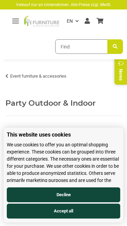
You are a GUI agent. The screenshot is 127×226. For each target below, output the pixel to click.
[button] (87, 21)
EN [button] (70, 21)
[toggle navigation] (15, 21)
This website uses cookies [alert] (39, 134)
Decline (64, 194)
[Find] (115, 46)
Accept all (63, 210)
